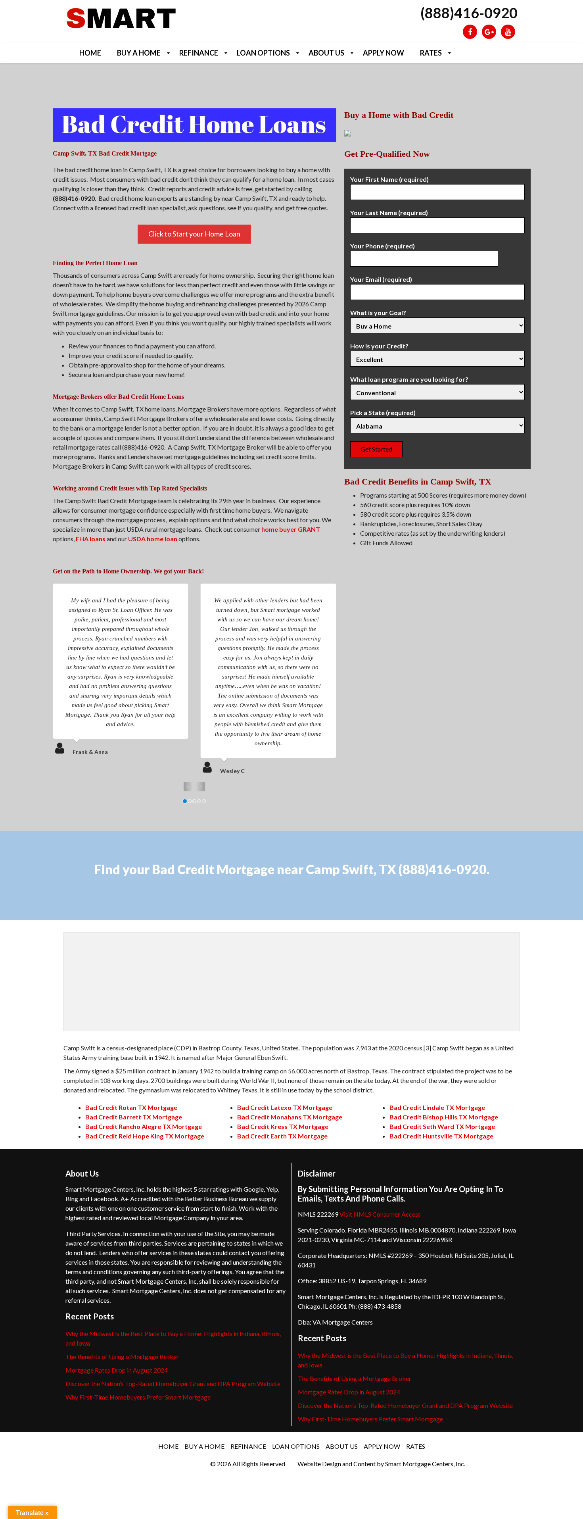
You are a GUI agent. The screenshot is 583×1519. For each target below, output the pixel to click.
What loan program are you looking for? (409, 379)
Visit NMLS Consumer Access (380, 1214)
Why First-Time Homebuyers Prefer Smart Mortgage (138, 1397)
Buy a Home (139, 52)
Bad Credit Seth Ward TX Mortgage (442, 1126)
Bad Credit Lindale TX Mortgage (437, 1107)
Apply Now (383, 52)
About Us (326, 52)
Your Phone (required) (382, 246)
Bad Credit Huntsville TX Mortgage (441, 1136)
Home (90, 52)
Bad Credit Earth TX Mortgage (282, 1136)
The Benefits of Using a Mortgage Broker (122, 1356)
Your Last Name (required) (389, 212)
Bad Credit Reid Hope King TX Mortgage (144, 1136)
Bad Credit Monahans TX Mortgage (289, 1117)
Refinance (198, 52)
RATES (431, 52)
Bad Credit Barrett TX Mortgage (133, 1117)
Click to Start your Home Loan (194, 233)
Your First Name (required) (389, 179)
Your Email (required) (381, 279)
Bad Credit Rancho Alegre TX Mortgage (143, 1126)
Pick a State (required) (383, 412)
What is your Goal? (378, 312)
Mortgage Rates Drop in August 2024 (116, 1370)
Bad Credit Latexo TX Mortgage (284, 1107)
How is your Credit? (379, 346)
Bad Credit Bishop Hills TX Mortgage (443, 1117)
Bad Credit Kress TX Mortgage (282, 1126)
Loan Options (263, 52)
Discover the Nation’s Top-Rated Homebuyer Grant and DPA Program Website (172, 1383)
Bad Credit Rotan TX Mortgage (131, 1107)
